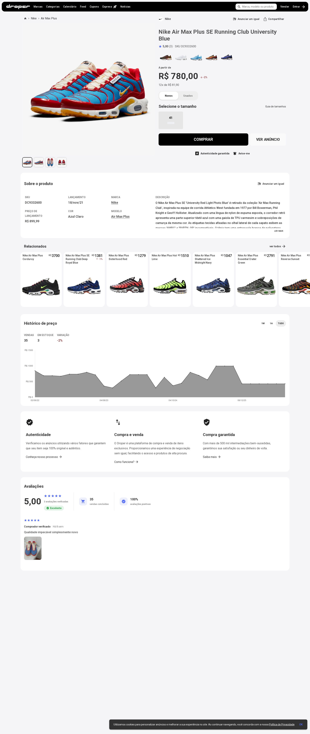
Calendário (69, 6)
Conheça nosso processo (44, 457)
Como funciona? (126, 462)
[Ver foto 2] (39, 162)
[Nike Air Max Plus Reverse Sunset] (166, 57)
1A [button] (271, 323)
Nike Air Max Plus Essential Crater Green (248, 259)
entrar (299, 7)
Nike (34, 18)
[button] (166, 46)
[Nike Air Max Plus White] (181, 57)
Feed (83, 6)
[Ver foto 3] (50, 162)
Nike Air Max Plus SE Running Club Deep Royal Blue (78, 259)
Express (109, 6)
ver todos (278, 246)
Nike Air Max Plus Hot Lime (164, 257)
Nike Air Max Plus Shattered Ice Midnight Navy (205, 259)
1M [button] (263, 323)
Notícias (125, 6)
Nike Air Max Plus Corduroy (33, 257)
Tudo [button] (281, 323)
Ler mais (278, 231)
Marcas (38, 6)
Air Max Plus (49, 18)
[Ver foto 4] (62, 162)
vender (284, 6)
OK (301, 724)
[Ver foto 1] (27, 162)
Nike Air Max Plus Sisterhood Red (119, 257)
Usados (188, 95)
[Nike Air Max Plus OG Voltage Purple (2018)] (227, 57)
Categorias (52, 6)
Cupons (94, 6)
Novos (169, 95)
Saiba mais (212, 457)
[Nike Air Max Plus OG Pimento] (211, 57)
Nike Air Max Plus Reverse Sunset (291, 257)
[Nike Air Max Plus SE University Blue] (196, 57)
